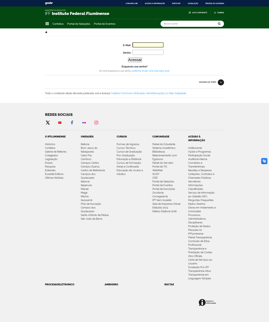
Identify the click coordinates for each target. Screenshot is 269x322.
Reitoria (85, 144)
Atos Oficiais (195, 256)
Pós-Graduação (126, 155)
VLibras (220, 13)
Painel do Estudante (163, 144)
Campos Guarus (90, 166)
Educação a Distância (129, 159)
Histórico (50, 144)
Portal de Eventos (104, 23)
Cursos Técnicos (126, 147)
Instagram (96, 122)
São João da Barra (91, 218)
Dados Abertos (196, 203)
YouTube (59, 122)
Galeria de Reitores (55, 151)
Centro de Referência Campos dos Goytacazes (93, 174)
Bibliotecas (158, 151)
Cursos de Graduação (129, 151)
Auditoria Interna (197, 159)
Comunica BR (132, 3)
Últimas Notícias (54, 177)
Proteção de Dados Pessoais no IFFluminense (199, 230)
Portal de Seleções (78, 23)
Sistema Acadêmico (163, 147)
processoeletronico (59, 284)
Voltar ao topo (207, 82)
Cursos (122, 136)
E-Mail (127, 45)
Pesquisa (50, 166)
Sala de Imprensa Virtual (166, 203)
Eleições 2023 (160, 207)
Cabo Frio (86, 155)
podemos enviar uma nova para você (150, 71)
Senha (127, 52)
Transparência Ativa (199, 270)
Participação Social (199, 155)
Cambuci (86, 159)
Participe (176, 3)
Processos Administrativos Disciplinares (197, 219)
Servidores (194, 181)
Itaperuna (86, 185)
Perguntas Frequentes (201, 200)
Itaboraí (85, 181)
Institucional (195, 147)
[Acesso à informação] (208, 302)
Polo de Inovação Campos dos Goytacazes (91, 207)
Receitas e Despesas (200, 170)
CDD (155, 177)
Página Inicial (46, 32)
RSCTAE (169, 284)
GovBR (49, 3)
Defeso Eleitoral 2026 (164, 211)
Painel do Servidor (162, 162)
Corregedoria (160, 196)
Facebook (72, 122)
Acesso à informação (155, 3)
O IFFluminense (55, 136)
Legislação (193, 3)
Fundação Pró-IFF (198, 267)
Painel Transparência (200, 237)
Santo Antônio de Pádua (95, 215)
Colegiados (51, 155)
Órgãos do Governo (214, 3)
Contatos (58, 23)
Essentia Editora (54, 174)
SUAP (155, 174)
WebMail (157, 170)
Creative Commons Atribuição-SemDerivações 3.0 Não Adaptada (148, 93)
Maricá (85, 196)
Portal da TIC (159, 166)
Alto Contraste (199, 13)
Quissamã (86, 200)
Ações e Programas (199, 151)
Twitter (47, 122)
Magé (84, 192)
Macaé (85, 188)
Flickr (84, 122)
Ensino (49, 162)
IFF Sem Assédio (162, 200)
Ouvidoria (158, 192)
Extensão (50, 170)
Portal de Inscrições (163, 188)
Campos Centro (90, 162)
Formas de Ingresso (128, 144)
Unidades (87, 136)
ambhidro (111, 284)
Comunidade (160, 136)
